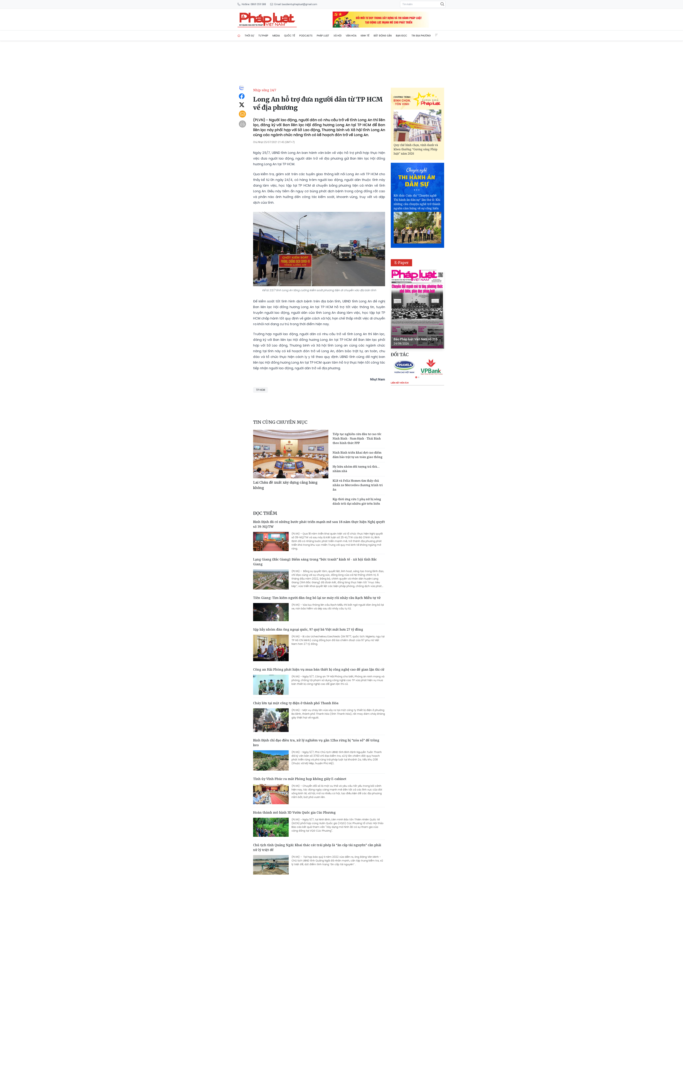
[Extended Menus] (436, 35)
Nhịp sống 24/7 (264, 90)
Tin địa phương (421, 35)
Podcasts (306, 35)
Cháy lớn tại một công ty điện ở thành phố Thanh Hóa (295, 703)
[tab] (416, 377)
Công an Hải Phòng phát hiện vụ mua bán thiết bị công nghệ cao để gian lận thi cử (318, 669)
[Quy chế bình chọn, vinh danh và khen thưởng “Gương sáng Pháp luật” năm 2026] (417, 125)
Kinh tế (365, 35)
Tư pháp (263, 35)
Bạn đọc (401, 35)
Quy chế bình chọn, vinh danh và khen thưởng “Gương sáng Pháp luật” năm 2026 (416, 149)
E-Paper (402, 262)
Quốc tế (289, 35)
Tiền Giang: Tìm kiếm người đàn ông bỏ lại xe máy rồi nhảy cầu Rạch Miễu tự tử (317, 598)
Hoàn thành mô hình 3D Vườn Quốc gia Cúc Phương (294, 812)
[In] (242, 124)
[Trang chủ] (238, 35)
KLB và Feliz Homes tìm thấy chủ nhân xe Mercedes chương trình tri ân (358, 485)
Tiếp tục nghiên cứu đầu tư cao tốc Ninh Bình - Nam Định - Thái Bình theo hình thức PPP (357, 438)
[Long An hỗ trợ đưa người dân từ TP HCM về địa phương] (267, 20)
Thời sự (249, 35)
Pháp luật (323, 35)
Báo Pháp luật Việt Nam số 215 (416, 339)
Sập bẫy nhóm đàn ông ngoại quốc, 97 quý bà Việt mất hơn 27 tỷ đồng (308, 629)
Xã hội (337, 35)
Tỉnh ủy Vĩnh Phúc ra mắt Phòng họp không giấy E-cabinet (299, 779)
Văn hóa (351, 35)
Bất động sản (383, 35)
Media (276, 35)
